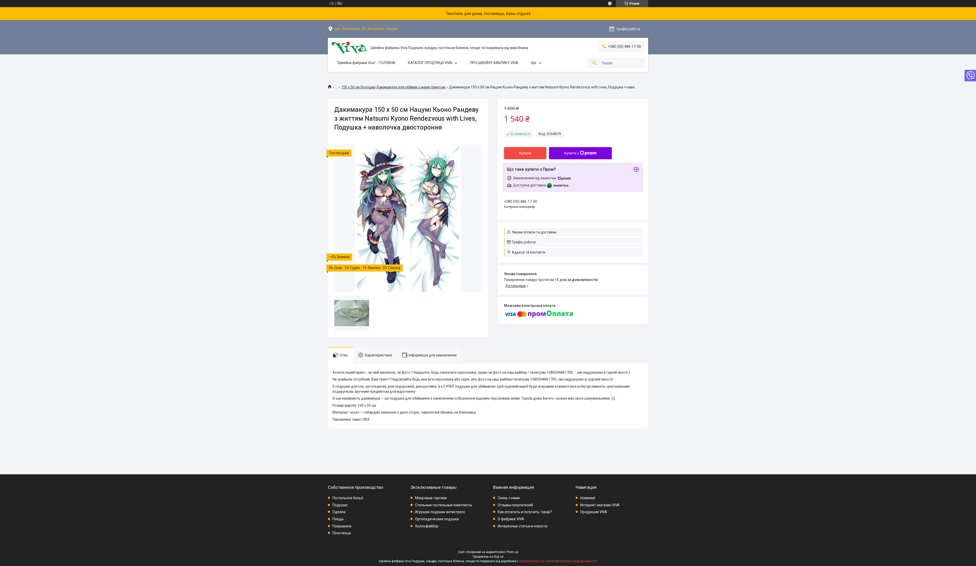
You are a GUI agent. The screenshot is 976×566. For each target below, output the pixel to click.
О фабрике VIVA (511, 519)
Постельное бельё (347, 498)
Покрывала (341, 526)
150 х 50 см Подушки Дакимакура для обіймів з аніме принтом (393, 87)
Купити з (571, 153)
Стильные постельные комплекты (443, 505)
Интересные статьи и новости (522, 526)
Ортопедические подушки (437, 519)
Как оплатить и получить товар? (525, 512)
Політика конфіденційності (577, 561)
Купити (525, 153)
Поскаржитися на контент (537, 561)
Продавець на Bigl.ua (488, 556)
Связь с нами (509, 498)
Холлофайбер (426, 526)
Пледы (338, 519)
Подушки (339, 505)
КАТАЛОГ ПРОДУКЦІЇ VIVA (430, 63)
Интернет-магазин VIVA (600, 505)
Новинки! (587, 498)
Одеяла (338, 512)
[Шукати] (594, 63)
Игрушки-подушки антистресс (440, 512)
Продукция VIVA (593, 512)
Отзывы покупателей (515, 505)
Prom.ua (512, 552)
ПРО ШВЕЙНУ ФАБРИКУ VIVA (494, 63)
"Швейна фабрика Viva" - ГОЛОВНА (366, 63)
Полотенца (341, 533)
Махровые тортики (431, 498)
